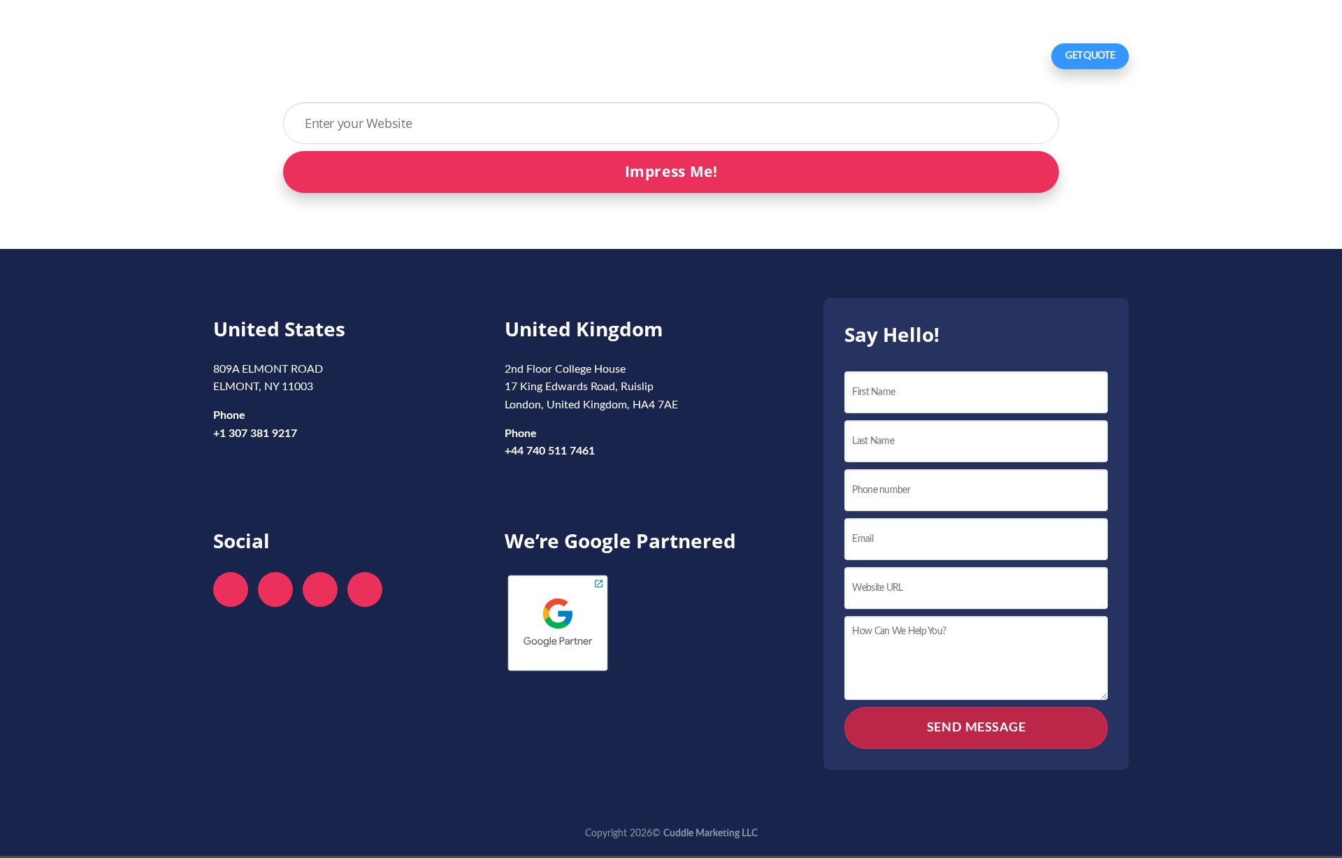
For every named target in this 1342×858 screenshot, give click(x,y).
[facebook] (230, 589)
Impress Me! (671, 171)
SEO (819, 56)
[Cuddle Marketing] (282, 57)
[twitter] (275, 589)
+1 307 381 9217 (306, 22)
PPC (854, 56)
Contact (1017, 56)
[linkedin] (320, 589)
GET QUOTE (1090, 56)
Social (894, 56)
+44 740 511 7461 (550, 451)
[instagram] (364, 589)
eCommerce (953, 56)
